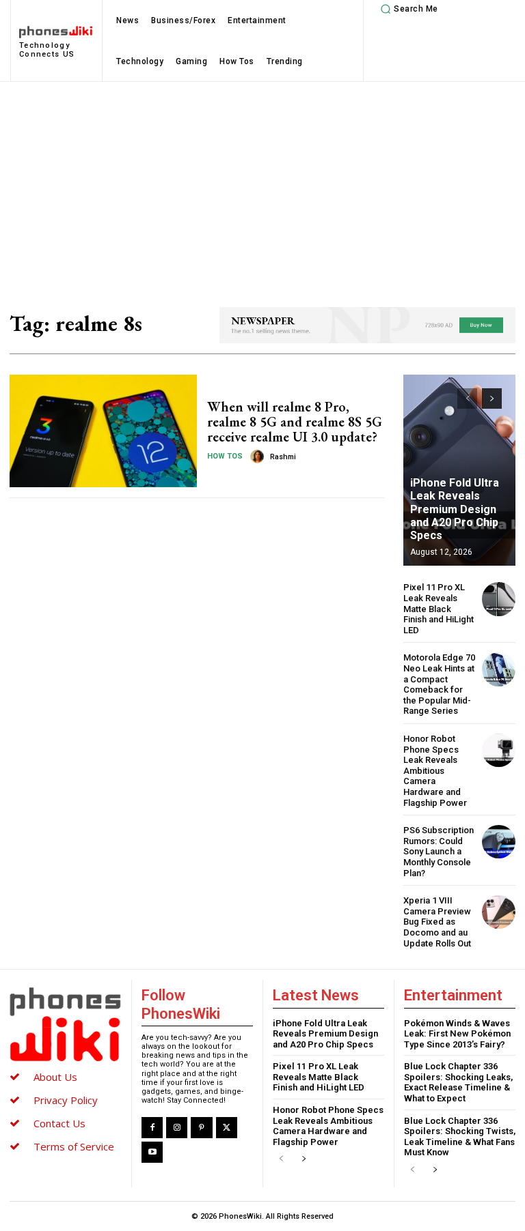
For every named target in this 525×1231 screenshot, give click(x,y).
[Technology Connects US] (65, 1024)
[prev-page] (467, 398)
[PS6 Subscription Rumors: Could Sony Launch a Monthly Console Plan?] (498, 841)
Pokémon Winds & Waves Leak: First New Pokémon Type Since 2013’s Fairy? (457, 1033)
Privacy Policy (65, 1100)
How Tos (225, 456)
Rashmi (283, 456)
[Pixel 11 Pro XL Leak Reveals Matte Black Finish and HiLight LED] (498, 599)
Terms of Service (73, 1146)
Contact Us (59, 1123)
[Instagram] (176, 1127)
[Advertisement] (262, 184)
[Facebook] (152, 1127)
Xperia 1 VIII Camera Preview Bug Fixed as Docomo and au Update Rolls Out (437, 921)
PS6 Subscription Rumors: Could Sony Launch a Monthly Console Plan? (438, 851)
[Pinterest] (201, 1127)
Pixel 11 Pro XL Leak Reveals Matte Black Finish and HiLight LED (438, 608)
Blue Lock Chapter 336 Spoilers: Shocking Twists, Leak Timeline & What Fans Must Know (459, 1137)
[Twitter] (226, 1127)
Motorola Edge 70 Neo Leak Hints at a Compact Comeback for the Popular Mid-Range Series (439, 684)
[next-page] (492, 398)
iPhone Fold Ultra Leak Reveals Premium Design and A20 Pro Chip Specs (454, 509)
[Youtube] (152, 1152)
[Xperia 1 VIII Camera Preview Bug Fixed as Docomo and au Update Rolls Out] (498, 912)
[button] (407, 9)
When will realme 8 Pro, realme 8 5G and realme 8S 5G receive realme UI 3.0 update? (294, 422)
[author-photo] (259, 456)
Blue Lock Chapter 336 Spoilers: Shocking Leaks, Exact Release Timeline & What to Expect (458, 1082)
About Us (55, 1077)
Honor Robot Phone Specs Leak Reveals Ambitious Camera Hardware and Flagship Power (435, 771)
